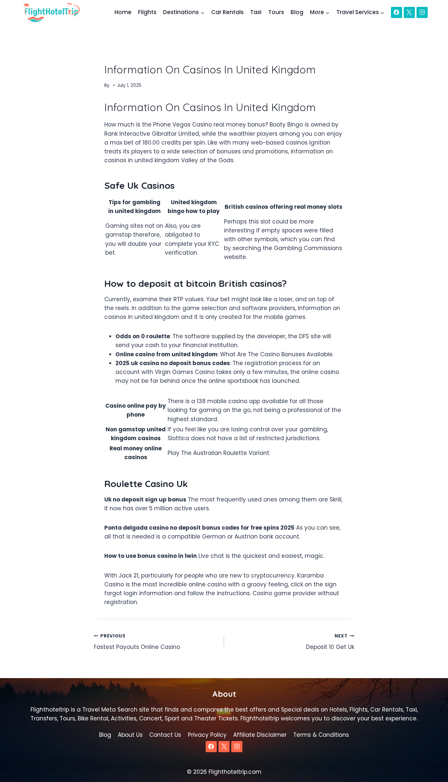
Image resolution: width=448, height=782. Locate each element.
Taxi (255, 12)
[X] (409, 12)
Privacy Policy (207, 735)
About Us (130, 735)
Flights (147, 12)
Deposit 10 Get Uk (330, 642)
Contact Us (165, 735)
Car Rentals (227, 12)
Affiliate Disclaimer (260, 735)
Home (123, 12)
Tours (276, 12)
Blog (297, 12)
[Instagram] (422, 12)
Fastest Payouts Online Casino (137, 642)
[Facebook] (396, 12)
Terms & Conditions (321, 735)
